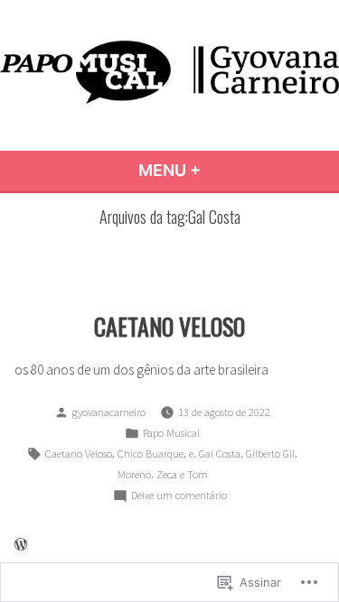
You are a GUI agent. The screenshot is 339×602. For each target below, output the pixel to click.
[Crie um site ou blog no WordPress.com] (20, 544)
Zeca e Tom (182, 474)
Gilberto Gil (270, 453)
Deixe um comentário (179, 496)
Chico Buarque (151, 453)
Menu (217, 170)
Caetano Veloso (78, 453)
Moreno (134, 474)
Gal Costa (219, 453)
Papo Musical (171, 433)
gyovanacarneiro (109, 412)
